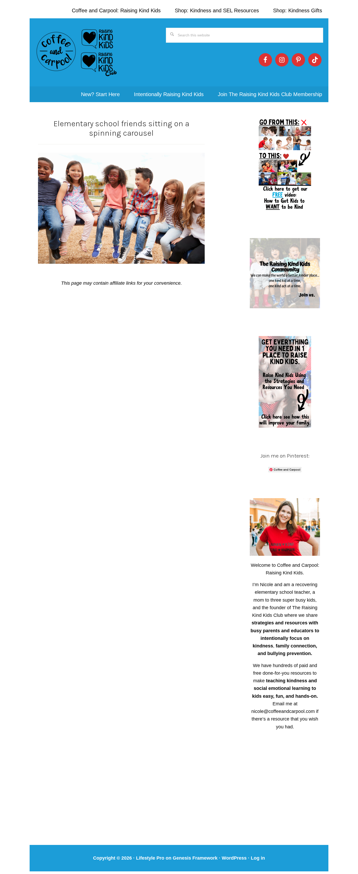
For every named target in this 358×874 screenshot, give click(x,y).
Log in (258, 858)
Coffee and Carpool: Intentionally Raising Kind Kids (77, 52)
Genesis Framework (195, 858)
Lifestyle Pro (150, 858)
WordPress (234, 858)
